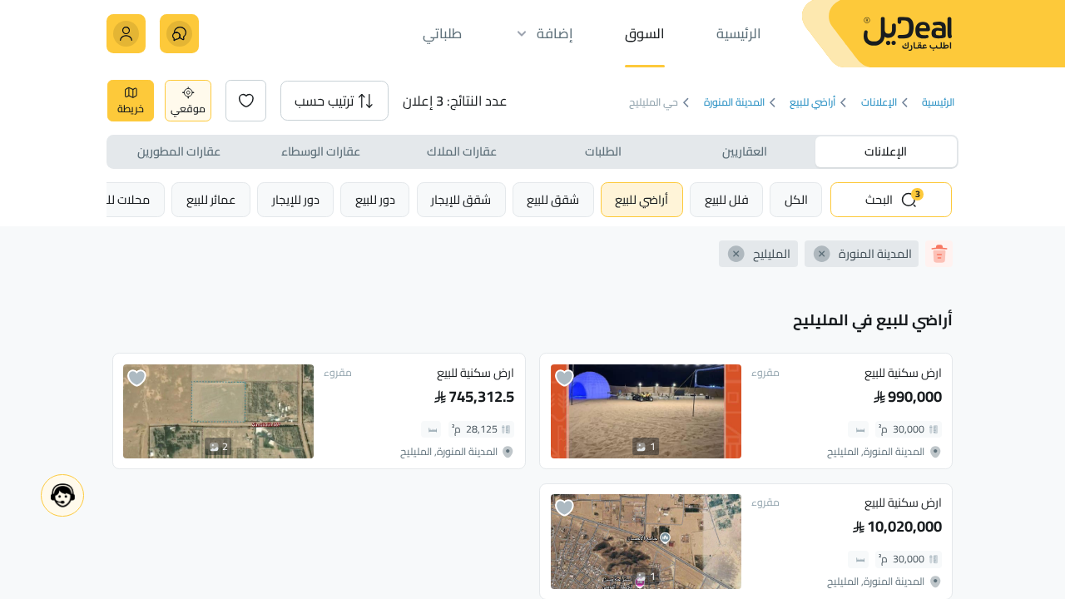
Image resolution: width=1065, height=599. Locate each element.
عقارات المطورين (178, 151)
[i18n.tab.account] (126, 33)
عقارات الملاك (462, 151)
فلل (727, 199)
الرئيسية (938, 102)
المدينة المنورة (734, 102)
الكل (796, 199)
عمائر (211, 199)
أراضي (641, 199)
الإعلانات (879, 102)
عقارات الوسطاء (320, 151)
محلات (121, 199)
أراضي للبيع (812, 102)
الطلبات (603, 151)
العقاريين (744, 151)
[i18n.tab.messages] (179, 33)
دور (375, 199)
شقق (553, 199)
